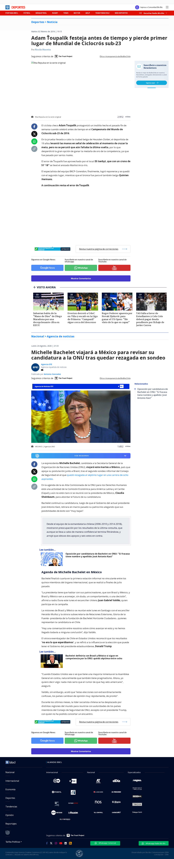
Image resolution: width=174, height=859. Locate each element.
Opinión (9, 815)
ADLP (88, 13)
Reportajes (11, 823)
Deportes (10, 797)
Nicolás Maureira (43, 49)
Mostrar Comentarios (81, 278)
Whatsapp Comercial (107, 843)
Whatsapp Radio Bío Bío (155, 843)
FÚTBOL (27, 13)
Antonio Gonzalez (52, 374)
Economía (10, 789)
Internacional (12, 780)
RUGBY (55, 13)
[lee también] (52, 559)
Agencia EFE (46, 364)
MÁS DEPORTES (121, 13)
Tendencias (11, 806)
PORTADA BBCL (11, 13)
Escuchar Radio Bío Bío (154, 13)
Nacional (9, 772)
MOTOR (77, 13)
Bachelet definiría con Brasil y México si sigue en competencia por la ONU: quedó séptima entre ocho (94, 657)
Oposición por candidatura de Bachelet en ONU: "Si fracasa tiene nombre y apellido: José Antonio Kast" (98, 555)
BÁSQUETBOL (41, 13)
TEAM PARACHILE (102, 13)
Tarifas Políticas (13, 841)
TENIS (65, 13)
